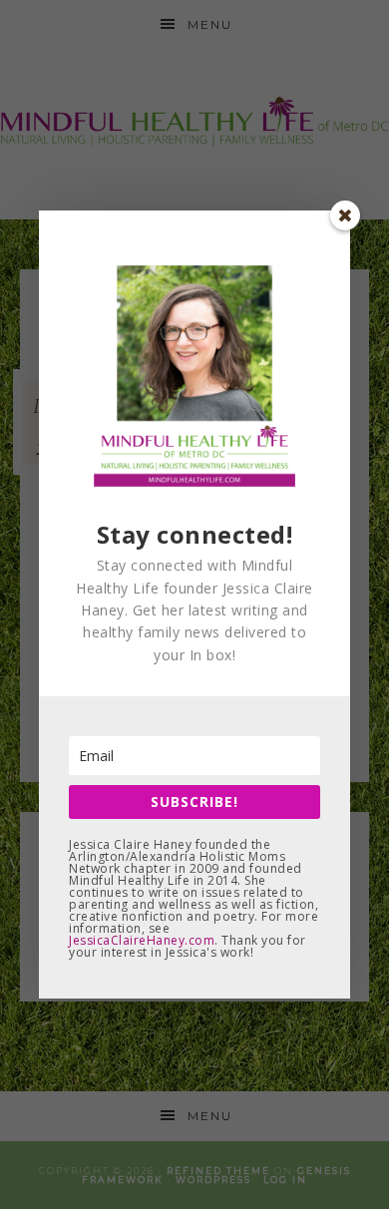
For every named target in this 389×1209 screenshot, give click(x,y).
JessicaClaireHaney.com (141, 940)
